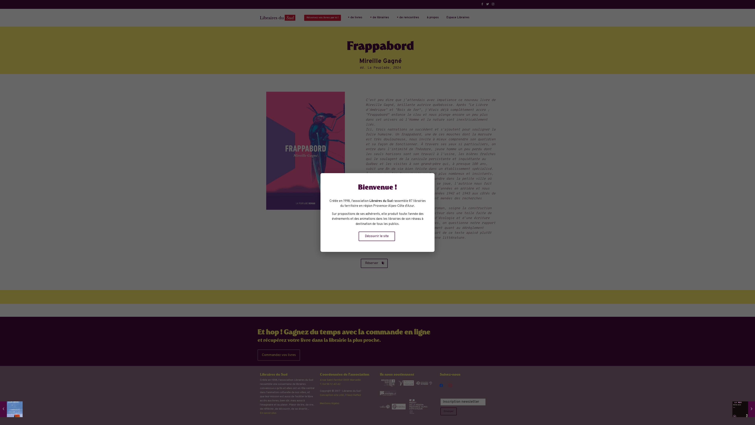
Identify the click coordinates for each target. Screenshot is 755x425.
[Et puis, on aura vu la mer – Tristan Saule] (743, 409)
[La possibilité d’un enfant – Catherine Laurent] (11, 409)
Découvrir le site (377, 236)
